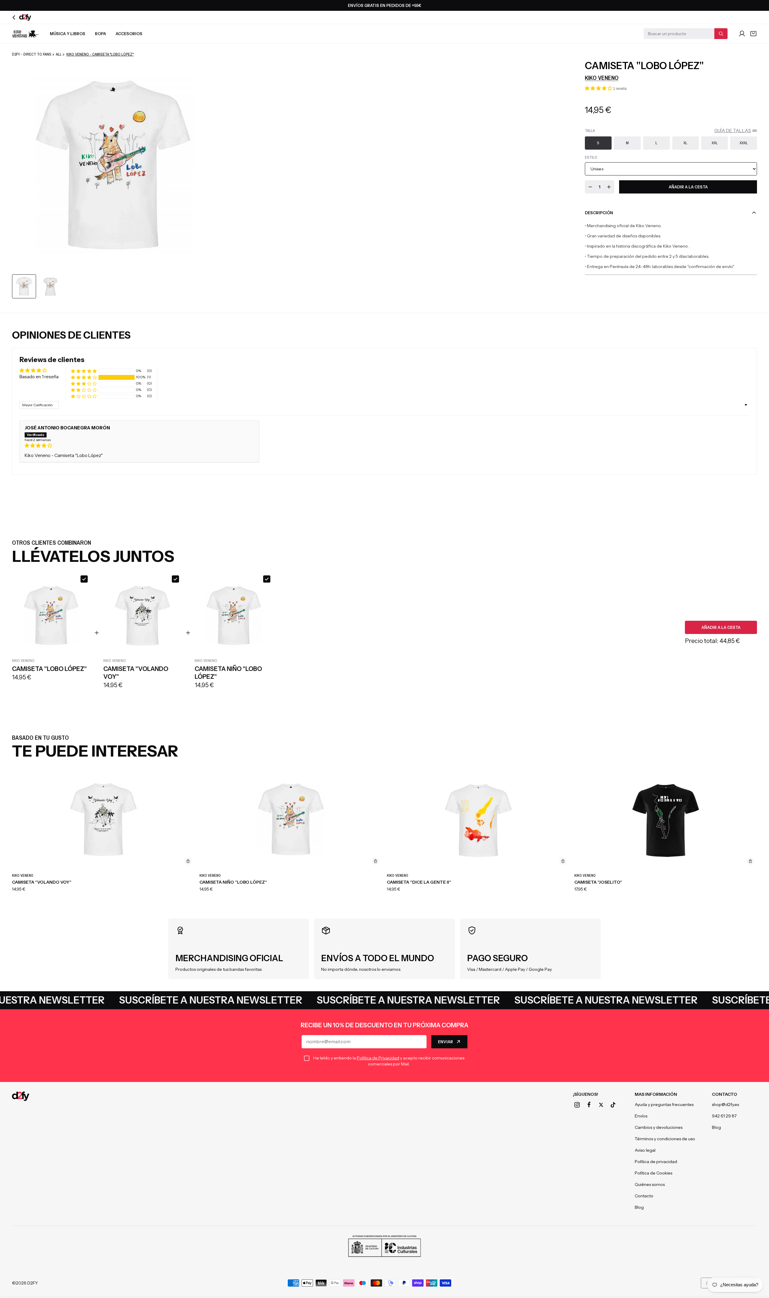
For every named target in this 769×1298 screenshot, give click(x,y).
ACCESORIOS (129, 33)
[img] (139, 445)
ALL (59, 54)
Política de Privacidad (378, 1058)
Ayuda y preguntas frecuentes (664, 1104)
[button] (599, 88)
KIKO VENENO (602, 78)
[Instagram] (577, 1105)
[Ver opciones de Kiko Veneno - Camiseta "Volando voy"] (188, 861)
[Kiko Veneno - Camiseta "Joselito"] (665, 819)
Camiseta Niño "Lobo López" (233, 882)
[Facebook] (589, 1105)
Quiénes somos (650, 1184)
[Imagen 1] (24, 286)
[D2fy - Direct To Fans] (20, 1096)
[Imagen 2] (50, 286)
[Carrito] (753, 33)
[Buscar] (721, 33)
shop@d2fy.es (725, 1104)
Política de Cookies (653, 1173)
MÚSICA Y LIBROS (67, 33)
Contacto (644, 1196)
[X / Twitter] (601, 1105)
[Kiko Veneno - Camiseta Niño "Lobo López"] (290, 819)
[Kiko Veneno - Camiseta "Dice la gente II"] (478, 819)
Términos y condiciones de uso (665, 1138)
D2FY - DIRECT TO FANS (31, 54)
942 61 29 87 (724, 1116)
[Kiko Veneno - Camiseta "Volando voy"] (103, 819)
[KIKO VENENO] (25, 33)
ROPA (100, 33)
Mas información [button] (656, 1094)
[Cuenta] (742, 33)
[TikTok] (613, 1105)
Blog (639, 1207)
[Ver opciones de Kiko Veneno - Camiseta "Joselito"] (750, 861)
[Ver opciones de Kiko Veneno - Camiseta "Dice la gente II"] (563, 861)
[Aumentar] (609, 187)
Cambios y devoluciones (658, 1127)
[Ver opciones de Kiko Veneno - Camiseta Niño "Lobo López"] (375, 861)
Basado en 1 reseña (39, 376)
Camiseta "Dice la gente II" (419, 882)
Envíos (641, 1116)
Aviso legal (645, 1150)
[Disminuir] (590, 187)
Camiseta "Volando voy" (41, 882)
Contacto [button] (724, 1094)
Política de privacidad (656, 1161)
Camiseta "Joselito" (598, 882)
